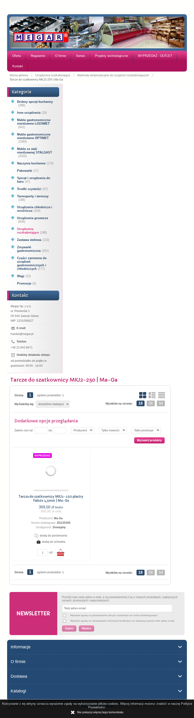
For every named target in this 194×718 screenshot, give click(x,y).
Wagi (24, 276)
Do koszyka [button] (60, 552)
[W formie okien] (142, 395)
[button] (82, 430)
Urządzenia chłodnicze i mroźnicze (34, 208)
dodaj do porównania (53, 535)
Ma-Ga (58, 518)
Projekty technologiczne (111, 56)
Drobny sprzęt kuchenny (35, 103)
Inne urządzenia (32, 112)
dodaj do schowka (53, 541)
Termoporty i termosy (32, 198)
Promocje (26, 283)
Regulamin (38, 56)
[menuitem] (16, 56)
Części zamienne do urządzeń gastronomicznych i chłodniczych (32, 263)
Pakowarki (28, 170)
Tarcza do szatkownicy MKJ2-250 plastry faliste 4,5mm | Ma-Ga (50, 499)
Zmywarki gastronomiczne (33, 249)
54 (161, 403)
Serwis (80, 56)
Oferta (16, 56)
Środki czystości (32, 189)
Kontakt (17, 66)
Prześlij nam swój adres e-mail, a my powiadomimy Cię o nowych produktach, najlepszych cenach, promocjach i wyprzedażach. (120, 599)
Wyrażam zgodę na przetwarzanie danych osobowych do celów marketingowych (114, 615)
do (50, 430)
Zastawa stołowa (33, 240)
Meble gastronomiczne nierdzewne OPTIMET (33, 138)
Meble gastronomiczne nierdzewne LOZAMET (33, 123)
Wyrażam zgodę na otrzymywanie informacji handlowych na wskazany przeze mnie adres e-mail (122, 620)
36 (151, 403)
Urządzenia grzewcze (32, 219)
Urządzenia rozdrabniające (32, 230)
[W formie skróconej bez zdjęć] (161, 395)
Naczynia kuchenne (35, 163)
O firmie (60, 56)
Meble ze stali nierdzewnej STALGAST (34, 152)
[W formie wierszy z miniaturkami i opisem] (152, 395)
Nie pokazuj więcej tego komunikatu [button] (100, 712)
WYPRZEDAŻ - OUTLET (155, 56)
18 (140, 403)
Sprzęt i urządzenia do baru (33, 179)
